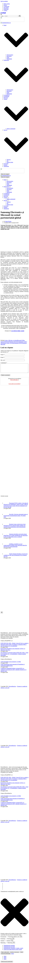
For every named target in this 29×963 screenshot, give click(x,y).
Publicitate (6, 9)
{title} (5, 956)
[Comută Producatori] (10, 186)
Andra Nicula (8, 221)
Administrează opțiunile (9, 945)
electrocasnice (10, 54)
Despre (5, 5)
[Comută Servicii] (8, 200)
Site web (3, 360)
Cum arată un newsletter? (14, 383)
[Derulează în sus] (2, 612)
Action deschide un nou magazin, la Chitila (11, 661)
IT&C (8, 57)
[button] (16, 40)
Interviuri (6, 97)
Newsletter (6, 7)
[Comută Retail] (7, 180)
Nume (2, 354)
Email (2, 357)
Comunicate (6, 6)
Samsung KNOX (18, 343)
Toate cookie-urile (5, 952)
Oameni (5, 165)
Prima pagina (7, 3)
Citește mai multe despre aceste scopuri (13, 949)
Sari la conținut (4, 1)
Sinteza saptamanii (11, 128)
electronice (9, 56)
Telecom (9, 159)
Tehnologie (6, 166)
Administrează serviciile (9, 946)
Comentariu (4, 362)
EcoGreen (6, 163)
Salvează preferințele (5, 953)
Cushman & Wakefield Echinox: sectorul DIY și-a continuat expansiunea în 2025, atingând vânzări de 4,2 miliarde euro (13, 670)
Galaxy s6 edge (13, 340)
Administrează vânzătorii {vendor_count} (13, 948)
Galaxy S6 (7, 340)
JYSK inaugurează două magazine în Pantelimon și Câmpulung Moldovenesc (13, 665)
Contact (5, 10)
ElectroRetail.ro (12, 686)
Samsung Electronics (14, 341)
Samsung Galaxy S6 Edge (8, 343)
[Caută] (1, 14)
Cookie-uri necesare (14, 952)
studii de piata (10, 162)
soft (7, 161)
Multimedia (9, 58)
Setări (21, 952)
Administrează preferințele (6, 961)
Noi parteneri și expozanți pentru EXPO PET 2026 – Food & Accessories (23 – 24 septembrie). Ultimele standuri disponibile (14, 654)
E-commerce (7, 95)
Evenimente (6, 96)
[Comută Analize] (8, 197)
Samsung (7, 341)
